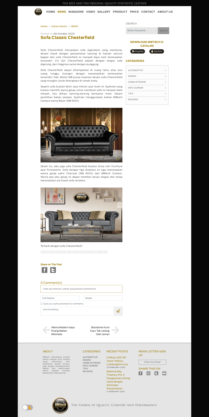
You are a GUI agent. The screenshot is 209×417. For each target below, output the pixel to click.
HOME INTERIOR (92, 363)
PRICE (134, 12)
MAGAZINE (76, 12)
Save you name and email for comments (63, 304)
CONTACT (148, 12)
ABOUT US (165, 12)
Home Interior (59, 26)
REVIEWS (88, 372)
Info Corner (147, 88)
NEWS (61, 12)
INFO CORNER (90, 366)
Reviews (147, 100)
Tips (147, 94)
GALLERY (104, 12)
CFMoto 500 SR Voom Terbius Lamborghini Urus (117, 361)
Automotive (147, 70)
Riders (147, 76)
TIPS (85, 369)
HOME (50, 12)
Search (163, 31)
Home (44, 26)
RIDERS (87, 360)
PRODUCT (120, 12)
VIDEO (90, 12)
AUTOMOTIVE (90, 357)
